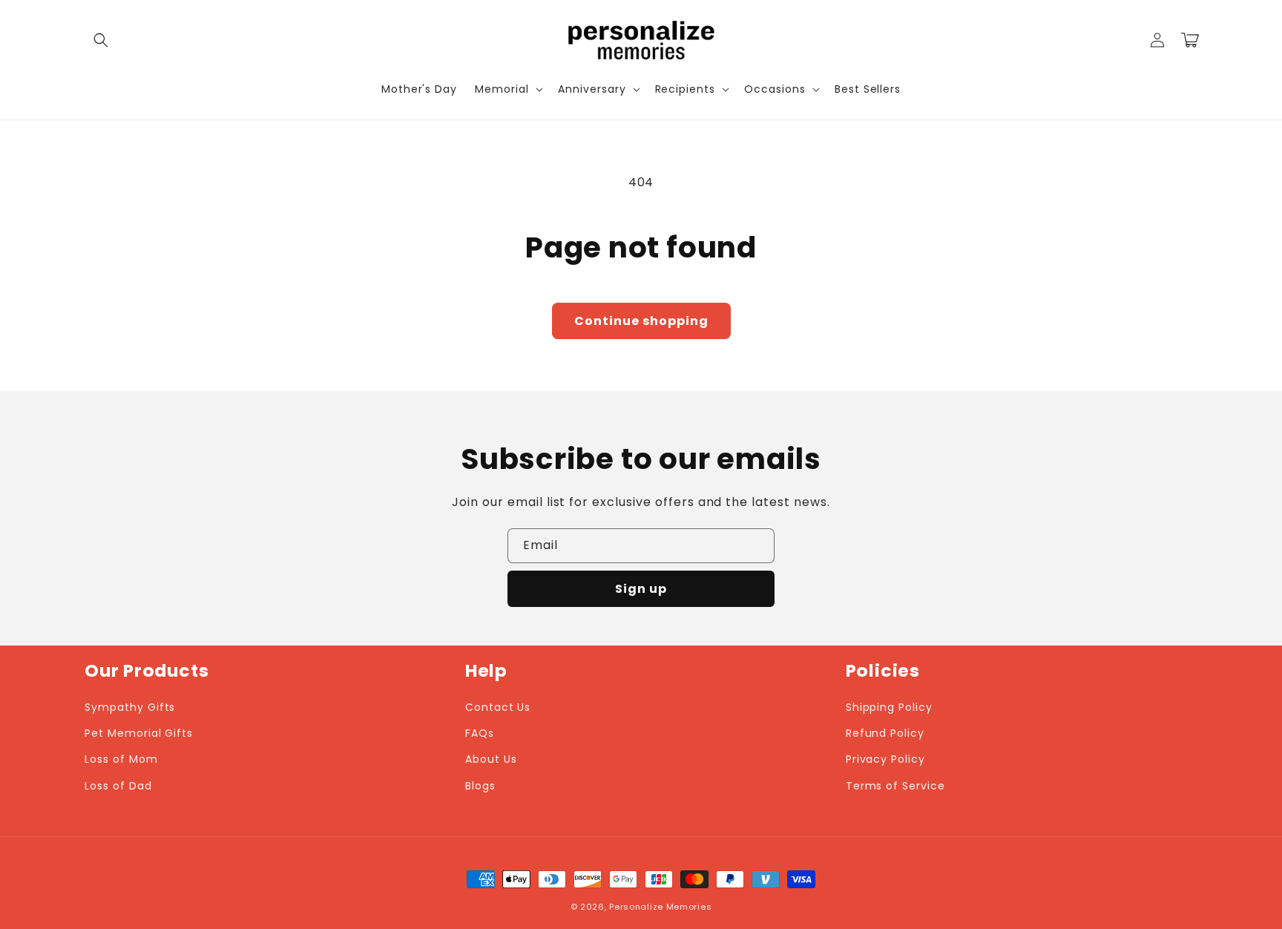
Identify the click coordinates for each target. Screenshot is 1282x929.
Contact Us (498, 707)
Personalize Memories (660, 907)
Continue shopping (641, 320)
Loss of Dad (118, 785)
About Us (491, 759)
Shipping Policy (889, 707)
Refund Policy (885, 733)
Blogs (480, 785)
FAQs (479, 733)
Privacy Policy (885, 759)
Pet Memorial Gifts (139, 733)
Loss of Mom (121, 759)
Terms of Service (895, 785)
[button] (101, 40)
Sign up (641, 588)
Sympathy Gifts (130, 707)
